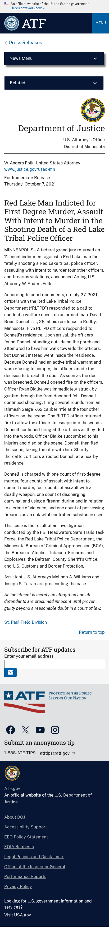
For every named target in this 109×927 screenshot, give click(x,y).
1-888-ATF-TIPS (20, 752)
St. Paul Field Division (25, 622)
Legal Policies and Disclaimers (34, 856)
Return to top (92, 632)
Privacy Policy (18, 886)
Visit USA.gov (17, 915)
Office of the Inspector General (34, 866)
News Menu (21, 58)
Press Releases (25, 42)
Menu (101, 23)
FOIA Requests (19, 846)
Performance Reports (25, 876)
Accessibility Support (25, 827)
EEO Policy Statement (26, 837)
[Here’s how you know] (54, 6)
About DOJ (14, 817)
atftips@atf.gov (55, 753)
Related (17, 82)
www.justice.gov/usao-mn (29, 169)
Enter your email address (28, 656)
